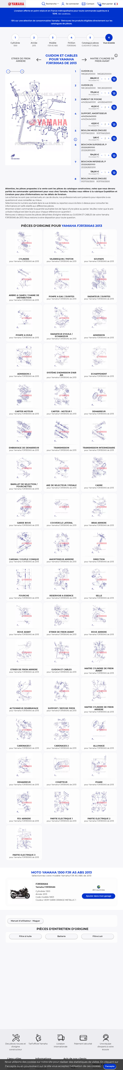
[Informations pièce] (75, 139)
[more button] (108, 79)
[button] (116, 55)
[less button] (101, 79)
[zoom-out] (8, 71)
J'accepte (109, 1066)
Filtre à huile (25, 936)
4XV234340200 (88, 119)
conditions (66, 14)
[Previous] (38, 60)
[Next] (84, 60)
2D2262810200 (88, 150)
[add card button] (114, 79)
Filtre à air (98, 936)
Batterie (61, 936)
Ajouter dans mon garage (98, 896)
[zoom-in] (22, 71)
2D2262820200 (88, 167)
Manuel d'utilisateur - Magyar (25, 921)
